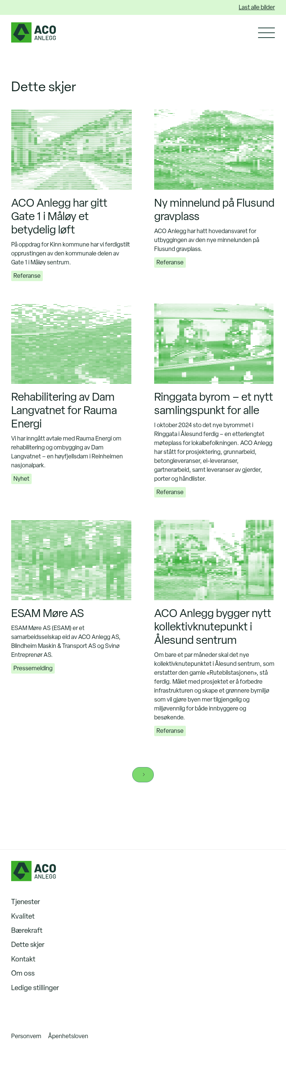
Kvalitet (23, 916)
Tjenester (25, 901)
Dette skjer (27, 944)
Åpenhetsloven (68, 1036)
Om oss (23, 973)
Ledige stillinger (35, 987)
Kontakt (23, 959)
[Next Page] (143, 774)
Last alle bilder (257, 7)
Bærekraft (26, 930)
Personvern (26, 1036)
